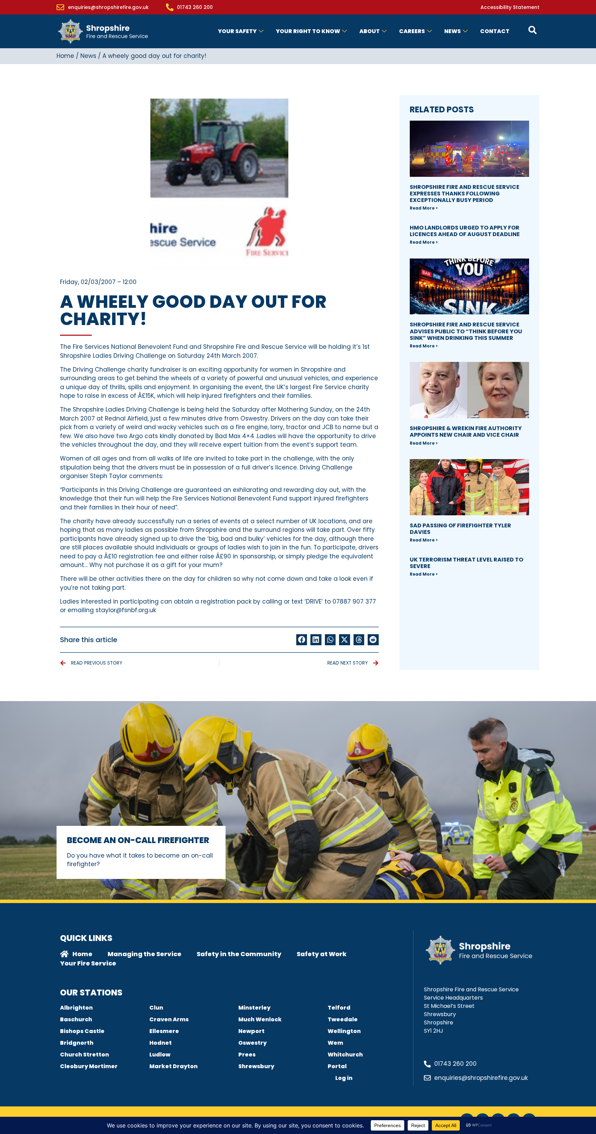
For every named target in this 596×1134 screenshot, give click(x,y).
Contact (494, 31)
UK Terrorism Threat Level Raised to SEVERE (466, 563)
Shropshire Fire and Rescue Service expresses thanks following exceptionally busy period (464, 193)
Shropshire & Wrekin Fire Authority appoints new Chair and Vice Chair (466, 431)
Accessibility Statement (509, 7)
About (369, 31)
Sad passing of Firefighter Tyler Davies (460, 529)
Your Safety (237, 31)
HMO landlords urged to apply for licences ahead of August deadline (465, 231)
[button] (301, 639)
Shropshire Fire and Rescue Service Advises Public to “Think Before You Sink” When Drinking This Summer (466, 331)
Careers (412, 31)
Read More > (424, 208)
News (452, 31)
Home (65, 56)
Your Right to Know (308, 31)
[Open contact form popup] (532, 30)
